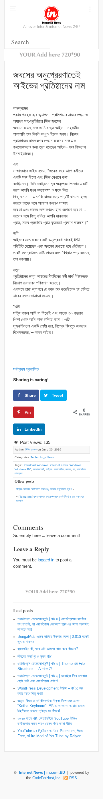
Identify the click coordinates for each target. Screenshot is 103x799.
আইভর (49, 469)
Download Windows (35, 465)
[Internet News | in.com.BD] (51, 14)
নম (74, 469)
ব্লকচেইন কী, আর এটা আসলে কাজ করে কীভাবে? (47, 649)
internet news (59, 465)
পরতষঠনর (81, 469)
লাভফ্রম (19, 473)
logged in (46, 559)
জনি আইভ (59, 469)
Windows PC (23, 469)
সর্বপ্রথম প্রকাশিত (26, 369)
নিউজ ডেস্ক (31, 449)
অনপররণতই (38, 469)
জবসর (68, 469)
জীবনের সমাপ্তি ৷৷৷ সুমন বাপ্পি (34, 656)
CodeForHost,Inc (46, 778)
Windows (75, 465)
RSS (73, 778)
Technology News (42, 457)
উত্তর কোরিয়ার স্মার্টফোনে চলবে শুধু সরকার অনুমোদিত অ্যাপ (44, 489)
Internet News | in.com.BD (42, 773)
